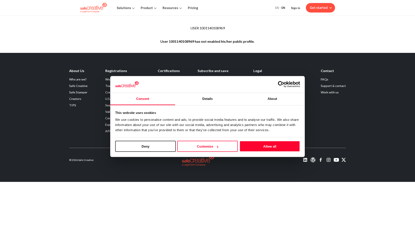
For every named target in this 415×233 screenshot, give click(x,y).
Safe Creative (78, 86)
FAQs (324, 79)
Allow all (269, 146)
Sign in (295, 8)
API (107, 131)
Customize (205, 146)
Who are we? (78, 79)
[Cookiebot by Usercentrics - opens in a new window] (281, 84)
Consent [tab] (142, 98)
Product (147, 8)
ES (277, 7)
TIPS (72, 105)
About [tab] (272, 98)
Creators (75, 99)
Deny (145, 146)
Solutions (124, 8)
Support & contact (333, 86)
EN (283, 7)
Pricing (193, 8)
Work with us (330, 92)
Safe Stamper (78, 92)
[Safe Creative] (93, 7)
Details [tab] (207, 98)
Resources (170, 8)
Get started (319, 7)
